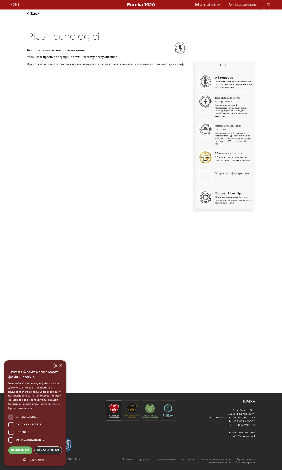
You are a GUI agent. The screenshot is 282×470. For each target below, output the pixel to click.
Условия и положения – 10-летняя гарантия (232, 462)
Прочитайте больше (21, 408)
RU (265, 8)
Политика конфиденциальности (215, 459)
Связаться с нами (245, 4)
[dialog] (35, 413)
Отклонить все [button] (48, 450)
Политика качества (165, 459)
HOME (15, 4)
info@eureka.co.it (244, 436)
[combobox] (55, 365)
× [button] (60, 365)
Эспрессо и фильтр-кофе (232, 173)
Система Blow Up (228, 193)
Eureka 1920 (141, 4)
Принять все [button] (20, 450)
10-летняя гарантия (228, 153)
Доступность (187, 459)
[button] (35, 459)
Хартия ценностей (245, 459)
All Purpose (224, 77)
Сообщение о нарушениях (136, 459)
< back (33, 14)
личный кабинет (210, 4)
